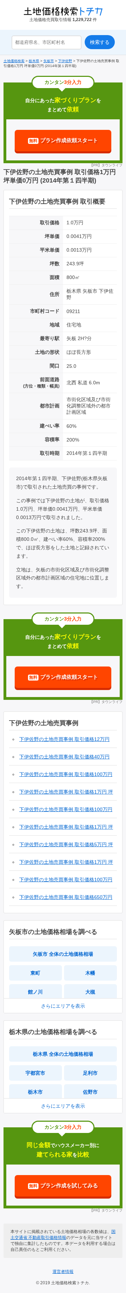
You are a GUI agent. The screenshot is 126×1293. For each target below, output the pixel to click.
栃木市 (35, 1092)
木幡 (90, 973)
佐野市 (90, 1092)
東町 (35, 973)
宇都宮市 (35, 1073)
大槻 (90, 992)
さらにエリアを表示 (63, 1006)
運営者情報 (63, 1271)
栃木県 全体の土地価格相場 (63, 1054)
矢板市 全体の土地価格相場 (63, 954)
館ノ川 (35, 992)
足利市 (90, 1073)
